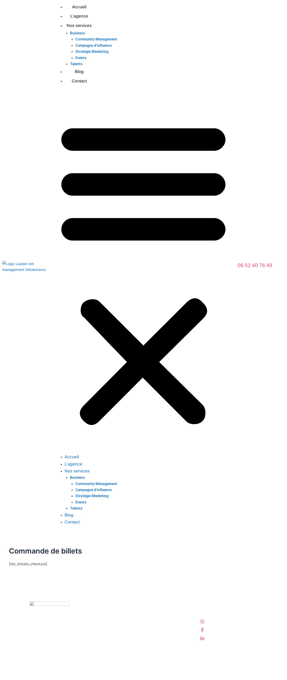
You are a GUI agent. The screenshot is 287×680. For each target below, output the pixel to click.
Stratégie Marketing (92, 51)
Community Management (96, 39)
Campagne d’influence (93, 45)
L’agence (79, 16)
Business (77, 33)
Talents (76, 64)
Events (81, 58)
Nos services (79, 25)
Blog (79, 71)
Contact (79, 81)
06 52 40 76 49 (255, 265)
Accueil (79, 6)
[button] (143, 272)
